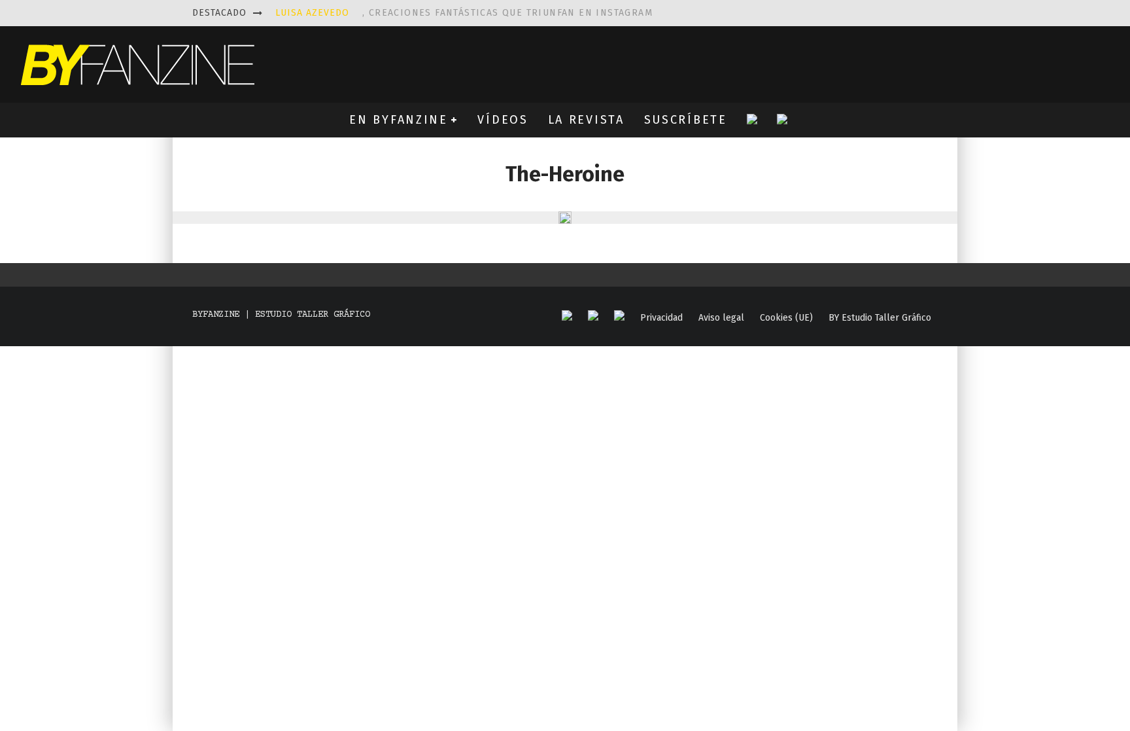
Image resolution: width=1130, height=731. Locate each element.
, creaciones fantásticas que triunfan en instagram (464, 12)
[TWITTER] (593, 316)
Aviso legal (721, 318)
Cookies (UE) (786, 318)
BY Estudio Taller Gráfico (880, 318)
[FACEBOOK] (567, 316)
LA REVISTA (586, 120)
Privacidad (661, 318)
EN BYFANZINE (398, 120)
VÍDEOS (502, 120)
